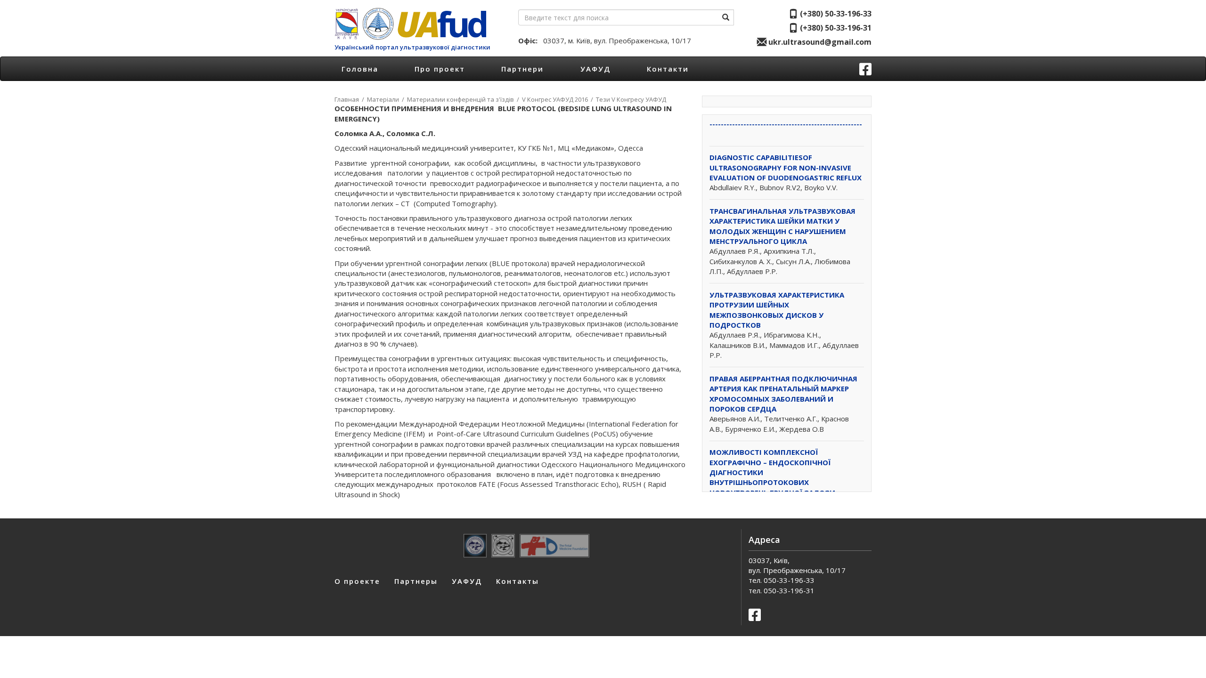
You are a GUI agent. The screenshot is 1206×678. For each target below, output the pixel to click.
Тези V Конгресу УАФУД (631, 99)
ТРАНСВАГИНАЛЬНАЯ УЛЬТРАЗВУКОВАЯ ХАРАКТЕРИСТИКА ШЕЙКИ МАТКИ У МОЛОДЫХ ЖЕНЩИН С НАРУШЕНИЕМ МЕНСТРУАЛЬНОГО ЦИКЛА (782, 226)
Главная (346, 99)
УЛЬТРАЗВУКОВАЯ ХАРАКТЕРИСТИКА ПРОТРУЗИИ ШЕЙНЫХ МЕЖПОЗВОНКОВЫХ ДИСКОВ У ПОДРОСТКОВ (776, 310)
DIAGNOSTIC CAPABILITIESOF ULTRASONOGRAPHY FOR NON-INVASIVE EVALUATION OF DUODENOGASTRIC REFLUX (785, 167)
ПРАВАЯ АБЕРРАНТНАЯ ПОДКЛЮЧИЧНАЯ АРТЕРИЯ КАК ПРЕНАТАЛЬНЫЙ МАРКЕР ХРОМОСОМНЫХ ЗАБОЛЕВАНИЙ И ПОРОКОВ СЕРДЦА (783, 393)
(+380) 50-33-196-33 (835, 13)
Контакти (668, 68)
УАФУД (595, 68)
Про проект (440, 68)
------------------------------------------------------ (785, 124)
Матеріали (383, 99)
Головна (360, 68)
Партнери (522, 68)
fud (441, 24)
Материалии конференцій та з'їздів (460, 99)
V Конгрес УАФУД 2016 (555, 99)
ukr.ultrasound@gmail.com (819, 42)
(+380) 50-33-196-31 (835, 28)
